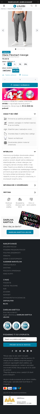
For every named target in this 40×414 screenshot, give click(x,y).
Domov (3, 9)
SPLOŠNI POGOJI (9, 247)
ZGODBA (6, 292)
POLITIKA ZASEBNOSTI (11, 253)
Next (37, 30)
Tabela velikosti (10, 75)
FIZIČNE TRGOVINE (10, 286)
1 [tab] (15, 49)
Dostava (25, 75)
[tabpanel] (20, 29)
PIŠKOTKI (6, 256)
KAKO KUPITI (8, 274)
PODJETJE (7, 283)
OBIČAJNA (7, 71)
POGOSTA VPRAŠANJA (12, 271)
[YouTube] (24, 351)
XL (20, 64)
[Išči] (32, 6)
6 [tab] (23, 49)
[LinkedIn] (27, 351)
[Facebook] (12, 351)
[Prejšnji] (2, 2)
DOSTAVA (7, 268)
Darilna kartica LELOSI (20, 232)
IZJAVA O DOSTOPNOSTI (12, 259)
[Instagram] (16, 351)
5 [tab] (21, 49)
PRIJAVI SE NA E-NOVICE (20, 345)
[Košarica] (36, 6)
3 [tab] (18, 49)
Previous (3, 30)
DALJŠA (16, 71)
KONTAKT (6, 295)
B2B (4, 289)
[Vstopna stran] (20, 6)
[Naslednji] (38, 2)
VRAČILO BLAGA (9, 265)
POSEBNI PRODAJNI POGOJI (14, 250)
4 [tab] (20, 49)
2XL (25, 64)
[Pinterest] (20, 351)
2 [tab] (17, 49)
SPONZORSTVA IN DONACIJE (14, 298)
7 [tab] (24, 49)
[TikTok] (31, 351)
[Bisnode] (20, 400)
